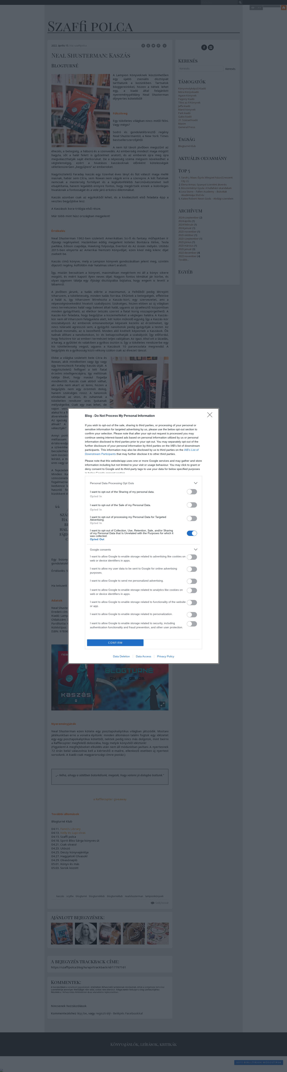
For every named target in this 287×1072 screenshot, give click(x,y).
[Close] (211, 416)
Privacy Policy (165, 656)
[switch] (192, 491)
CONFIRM (115, 642)
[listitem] (143, 483)
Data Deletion (121, 656)
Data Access (143, 656)
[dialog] (143, 536)
